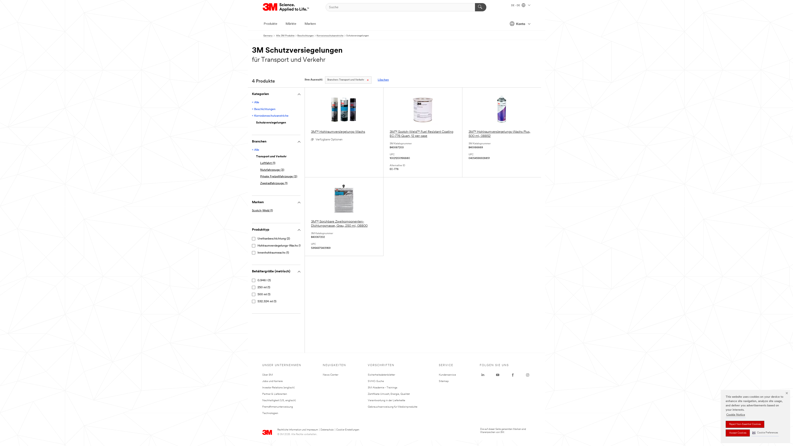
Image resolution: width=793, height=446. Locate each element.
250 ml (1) (264, 287)
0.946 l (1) (264, 280)
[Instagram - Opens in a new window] (528, 375)
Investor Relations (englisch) (278, 387)
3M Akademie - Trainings (382, 387)
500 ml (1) (264, 294)
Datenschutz (327, 430)
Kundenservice (447, 375)
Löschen (383, 80)
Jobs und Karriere (272, 381)
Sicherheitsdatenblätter (381, 375)
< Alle (255, 102)
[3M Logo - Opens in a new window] (286, 7)
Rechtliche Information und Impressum (297, 430)
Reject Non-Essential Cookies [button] (745, 424)
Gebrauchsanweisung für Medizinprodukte (392, 407)
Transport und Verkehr (345, 80)
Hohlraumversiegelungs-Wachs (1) (279, 245)
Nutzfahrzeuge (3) (272, 170)
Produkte (270, 24)
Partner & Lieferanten (274, 394)
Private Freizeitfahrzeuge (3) (278, 176)
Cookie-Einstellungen (347, 430)
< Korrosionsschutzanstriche (270, 115)
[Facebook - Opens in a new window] (513, 375)
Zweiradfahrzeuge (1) (273, 183)
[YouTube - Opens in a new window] (498, 375)
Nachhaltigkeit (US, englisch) (279, 400)
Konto (520, 24)
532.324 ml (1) (267, 301)
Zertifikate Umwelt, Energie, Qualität (389, 394)
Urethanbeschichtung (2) (274, 238)
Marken (310, 24)
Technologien (270, 413)
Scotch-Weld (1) (262, 210)
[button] (765, 432)
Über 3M (267, 375)
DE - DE (516, 5)
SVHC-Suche (376, 381)
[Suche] (480, 7)
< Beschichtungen (263, 109)
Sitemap (444, 381)
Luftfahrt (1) (267, 163)
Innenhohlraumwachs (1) (273, 252)
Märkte (291, 24)
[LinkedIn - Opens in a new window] (483, 375)
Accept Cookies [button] (737, 433)
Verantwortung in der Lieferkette (386, 400)
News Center (330, 375)
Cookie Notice (735, 414)
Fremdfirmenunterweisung (277, 407)
